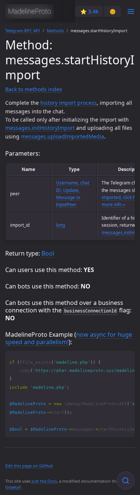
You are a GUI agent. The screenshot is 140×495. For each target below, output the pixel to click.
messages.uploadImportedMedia (62, 136)
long (60, 225)
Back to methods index (33, 89)
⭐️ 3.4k (89, 11)
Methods (55, 30)
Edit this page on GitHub (29, 465)
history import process (68, 102)
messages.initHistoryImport (40, 127)
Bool (47, 253)
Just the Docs (44, 481)
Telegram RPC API (22, 30)
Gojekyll (13, 487)
